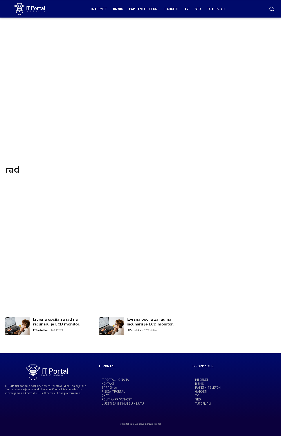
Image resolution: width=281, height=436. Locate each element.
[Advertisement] (140, 96)
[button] (271, 9)
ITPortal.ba (40, 330)
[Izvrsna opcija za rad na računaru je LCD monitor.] (17, 326)
